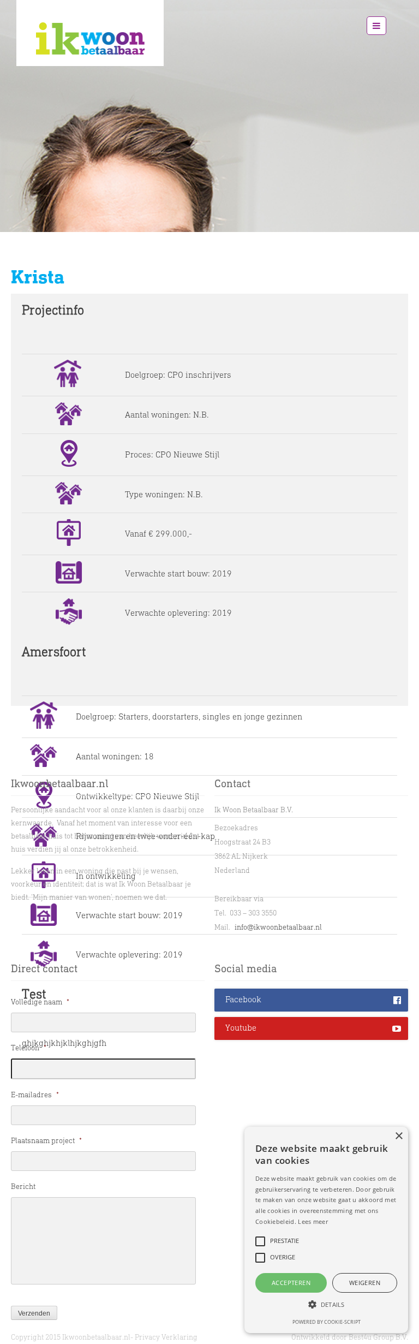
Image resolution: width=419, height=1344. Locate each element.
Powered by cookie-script (326, 1321)
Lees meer (313, 1221)
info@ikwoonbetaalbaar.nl (278, 927)
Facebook (243, 999)
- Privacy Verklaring (163, 1337)
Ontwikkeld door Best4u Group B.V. (349, 1337)
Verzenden (34, 1313)
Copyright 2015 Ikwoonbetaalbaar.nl (70, 1337)
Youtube (240, 1027)
